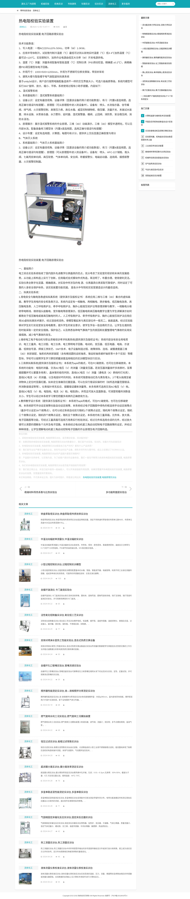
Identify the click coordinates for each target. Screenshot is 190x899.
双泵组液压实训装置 (153, 176)
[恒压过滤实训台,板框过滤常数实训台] (28, 752)
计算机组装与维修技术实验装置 (158, 116)
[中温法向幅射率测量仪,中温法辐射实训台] (28, 549)
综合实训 (99, 4)
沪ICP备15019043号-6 (119, 896)
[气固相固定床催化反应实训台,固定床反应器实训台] (28, 828)
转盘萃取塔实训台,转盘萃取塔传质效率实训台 (64, 514)
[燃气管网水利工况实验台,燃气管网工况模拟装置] (28, 726)
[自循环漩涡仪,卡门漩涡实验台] (28, 600)
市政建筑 (72, 4)
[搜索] (173, 4)
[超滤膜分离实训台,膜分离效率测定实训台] (28, 777)
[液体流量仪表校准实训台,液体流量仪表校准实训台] (28, 878)
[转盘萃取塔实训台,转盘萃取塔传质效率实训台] (28, 524)
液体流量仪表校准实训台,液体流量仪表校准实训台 (67, 868)
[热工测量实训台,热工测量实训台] (28, 853)
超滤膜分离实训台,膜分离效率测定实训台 (62, 767)
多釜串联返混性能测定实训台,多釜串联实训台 (64, 792)
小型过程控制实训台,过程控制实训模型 (61, 564)
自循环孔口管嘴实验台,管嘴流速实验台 (61, 665)
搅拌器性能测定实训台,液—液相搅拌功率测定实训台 (68, 691)
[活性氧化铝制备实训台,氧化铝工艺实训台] (28, 625)
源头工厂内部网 (28, 4)
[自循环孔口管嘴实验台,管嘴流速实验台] (28, 676)
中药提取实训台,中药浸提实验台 (155, 43)
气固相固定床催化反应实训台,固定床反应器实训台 (67, 817)
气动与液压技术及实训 (154, 170)
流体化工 (112, 4)
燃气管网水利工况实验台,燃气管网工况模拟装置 (65, 716)
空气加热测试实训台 (153, 164)
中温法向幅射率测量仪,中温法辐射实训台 (62, 539)
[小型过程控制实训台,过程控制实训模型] (28, 575)
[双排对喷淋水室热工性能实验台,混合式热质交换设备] (28, 651)
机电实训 (58, 4)
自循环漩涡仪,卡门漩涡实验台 (56, 590)
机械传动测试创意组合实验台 (157, 158)
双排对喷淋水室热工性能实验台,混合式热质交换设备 (68, 640)
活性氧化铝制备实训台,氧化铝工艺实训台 (62, 615)
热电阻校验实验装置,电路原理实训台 (99, 477)
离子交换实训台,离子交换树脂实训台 (157, 90)
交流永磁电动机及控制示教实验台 (158, 131)
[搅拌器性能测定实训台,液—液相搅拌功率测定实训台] (28, 701)
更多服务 (126, 4)
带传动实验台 (25, 10)
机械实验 (45, 4)
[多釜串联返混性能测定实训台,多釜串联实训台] (28, 802)
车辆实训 (85, 4)
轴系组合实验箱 (83, 896)
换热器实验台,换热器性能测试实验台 (157, 57)
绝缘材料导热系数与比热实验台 (158, 152)
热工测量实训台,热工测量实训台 (57, 842)
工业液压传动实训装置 (154, 146)
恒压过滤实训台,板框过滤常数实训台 (60, 741)
